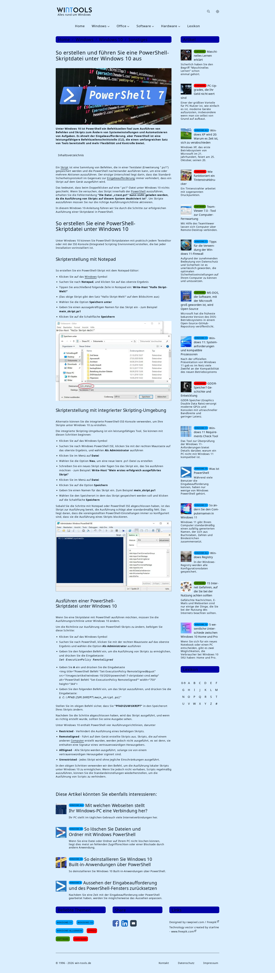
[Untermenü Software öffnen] (152, 26)
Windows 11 (64, 922)
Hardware (169, 26)
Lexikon (193, 26)
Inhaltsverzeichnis (71, 155)
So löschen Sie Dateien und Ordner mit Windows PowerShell (105, 831)
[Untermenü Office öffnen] (127, 26)
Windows (99, 26)
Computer (77, 740)
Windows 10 (111, 39)
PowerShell (138, 191)
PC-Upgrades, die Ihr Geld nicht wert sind (199, 92)
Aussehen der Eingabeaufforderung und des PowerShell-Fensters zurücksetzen (113, 885)
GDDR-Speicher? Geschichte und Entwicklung (199, 389)
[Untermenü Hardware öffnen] (178, 26)
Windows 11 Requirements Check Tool (206, 432)
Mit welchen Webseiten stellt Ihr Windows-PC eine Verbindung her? (108, 808)
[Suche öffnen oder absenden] (208, 11)
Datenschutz (186, 963)
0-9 (183, 683)
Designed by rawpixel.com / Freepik (192, 922)
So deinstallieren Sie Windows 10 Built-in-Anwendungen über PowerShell (110, 862)
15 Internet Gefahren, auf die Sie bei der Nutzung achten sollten (199, 589)
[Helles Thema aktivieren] (217, 11)
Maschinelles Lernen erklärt (205, 56)
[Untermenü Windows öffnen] (108, 26)
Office (121, 26)
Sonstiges (137, 39)
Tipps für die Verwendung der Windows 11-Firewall (199, 248)
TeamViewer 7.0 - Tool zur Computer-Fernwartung (198, 213)
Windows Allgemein (69, 930)
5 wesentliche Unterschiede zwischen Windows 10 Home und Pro (199, 631)
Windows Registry (205, 555)
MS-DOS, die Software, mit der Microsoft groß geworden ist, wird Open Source (200, 301)
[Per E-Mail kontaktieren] (133, 924)
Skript (64, 167)
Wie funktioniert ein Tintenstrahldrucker (198, 178)
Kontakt (164, 963)
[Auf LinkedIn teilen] (124, 924)
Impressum (210, 963)
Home (80, 26)
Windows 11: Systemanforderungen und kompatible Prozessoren (199, 346)
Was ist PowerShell (206, 471)
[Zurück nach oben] (268, 966)
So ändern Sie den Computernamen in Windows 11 (200, 511)
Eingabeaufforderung (121, 178)
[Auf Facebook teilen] (116, 924)
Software (143, 26)
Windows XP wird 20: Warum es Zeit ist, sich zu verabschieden (199, 136)
